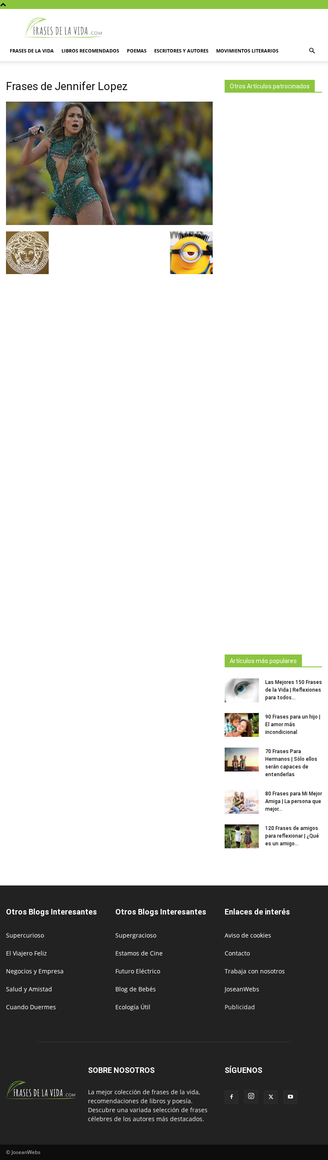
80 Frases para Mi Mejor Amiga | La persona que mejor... (293, 801)
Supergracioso (135, 935)
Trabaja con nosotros (255, 971)
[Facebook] (231, 1097)
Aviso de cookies (248, 935)
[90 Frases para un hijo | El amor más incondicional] (242, 725)
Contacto (237, 953)
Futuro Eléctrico (137, 971)
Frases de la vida (32, 50)
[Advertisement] (273, 371)
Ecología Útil (132, 1007)
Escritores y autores (181, 50)
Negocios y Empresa (35, 971)
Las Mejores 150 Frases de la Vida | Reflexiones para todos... (293, 690)
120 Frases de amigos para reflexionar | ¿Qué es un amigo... (292, 836)
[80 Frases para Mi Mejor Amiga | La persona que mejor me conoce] (242, 802)
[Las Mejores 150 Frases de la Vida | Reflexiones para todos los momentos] (242, 690)
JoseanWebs (242, 989)
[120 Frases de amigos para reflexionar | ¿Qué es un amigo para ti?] (242, 836)
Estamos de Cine (139, 953)
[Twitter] (271, 1097)
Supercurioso (25, 935)
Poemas (136, 50)
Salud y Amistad (29, 989)
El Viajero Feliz (26, 953)
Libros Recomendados (90, 50)
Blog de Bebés (135, 989)
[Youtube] (290, 1097)
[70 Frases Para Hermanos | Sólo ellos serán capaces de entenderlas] (242, 759)
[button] (312, 51)
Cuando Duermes (31, 1007)
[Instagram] (251, 1096)
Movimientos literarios (247, 50)
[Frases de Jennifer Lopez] (109, 222)
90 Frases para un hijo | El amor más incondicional (292, 724)
